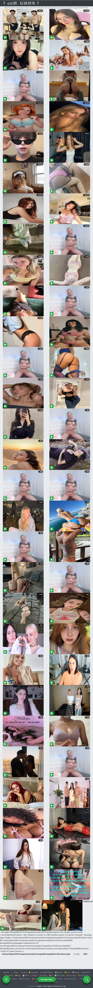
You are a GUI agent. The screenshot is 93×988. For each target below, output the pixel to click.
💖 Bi (51, 975)
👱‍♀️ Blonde (75, 972)
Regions (39, 986)
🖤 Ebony (14, 972)
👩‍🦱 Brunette (85, 972)
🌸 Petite (26, 975)
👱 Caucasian (33, 972)
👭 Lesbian (43, 975)
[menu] (6, 979)
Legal (64, 986)
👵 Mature (58, 972)
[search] (87, 979)
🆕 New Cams (60, 975)
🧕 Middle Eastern (46, 972)
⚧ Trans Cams (83, 975)
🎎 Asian (6, 972)
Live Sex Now (47, 979)
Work (44, 986)
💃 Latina (23, 972)
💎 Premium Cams (10, 979)
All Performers (57, 986)
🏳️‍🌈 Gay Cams (71, 975)
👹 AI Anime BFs (70, 979)
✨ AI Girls (35, 979)
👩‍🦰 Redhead (9, 975)
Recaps (49, 986)
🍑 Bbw (18, 975)
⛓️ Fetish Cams (24, 979)
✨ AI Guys (59, 979)
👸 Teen (67, 972)
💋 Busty (34, 975)
